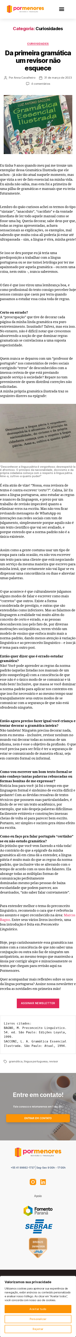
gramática (16, 1061)
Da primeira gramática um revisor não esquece (38, 60)
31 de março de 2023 (58, 77)
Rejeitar (38, 1329)
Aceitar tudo (38, 1309)
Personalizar (38, 1319)
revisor (53, 1061)
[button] (61, 9)
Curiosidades (38, 43)
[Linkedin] (43, 1182)
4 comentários (40, 83)
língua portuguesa (36, 1061)
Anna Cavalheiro (24, 77)
